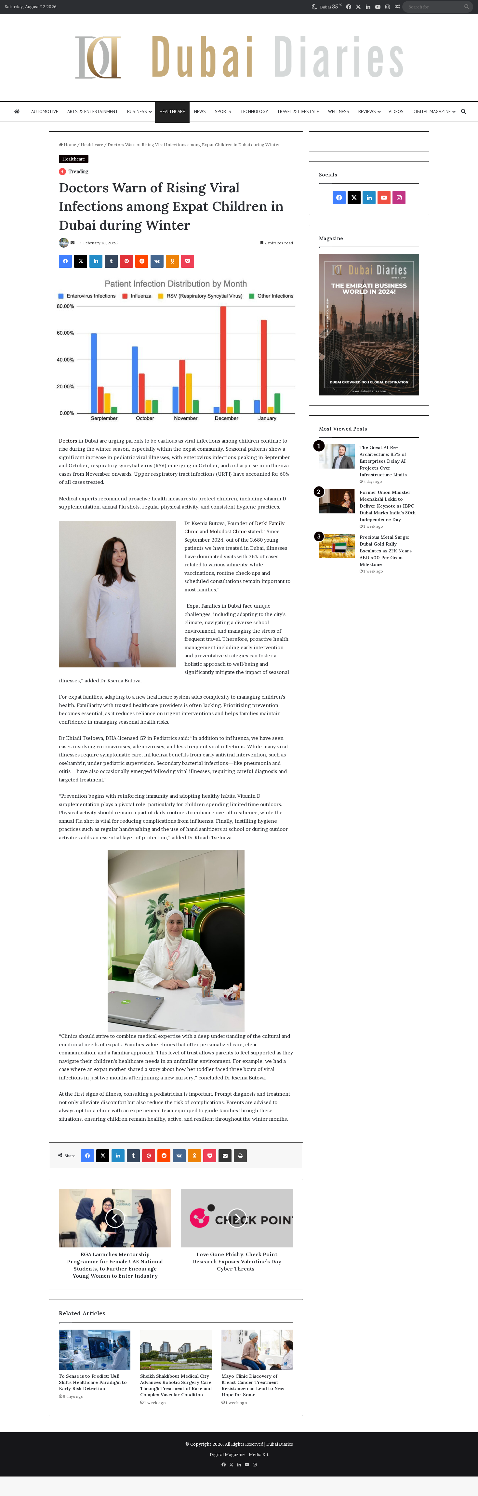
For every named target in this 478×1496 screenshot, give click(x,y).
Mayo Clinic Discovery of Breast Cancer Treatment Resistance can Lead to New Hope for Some (252, 1385)
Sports (223, 111)
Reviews (367, 111)
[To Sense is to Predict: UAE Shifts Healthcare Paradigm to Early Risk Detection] (94, 1350)
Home (69, 144)
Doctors (68, 441)
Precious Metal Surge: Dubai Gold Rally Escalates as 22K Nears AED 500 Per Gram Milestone (386, 550)
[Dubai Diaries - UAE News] (239, 57)
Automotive (44, 111)
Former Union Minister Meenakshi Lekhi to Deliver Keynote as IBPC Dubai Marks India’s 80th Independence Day (388, 505)
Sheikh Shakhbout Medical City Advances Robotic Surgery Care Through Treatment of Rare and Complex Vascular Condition (176, 1385)
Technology (254, 111)
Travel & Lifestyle (298, 111)
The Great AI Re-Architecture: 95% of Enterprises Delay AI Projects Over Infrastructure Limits (383, 461)
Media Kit (259, 1454)
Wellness (338, 111)
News (200, 111)
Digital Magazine (432, 111)
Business (137, 111)
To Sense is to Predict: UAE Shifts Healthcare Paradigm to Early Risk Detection (93, 1382)
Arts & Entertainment (92, 111)
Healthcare (172, 111)
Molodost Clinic (227, 531)
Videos (396, 111)
